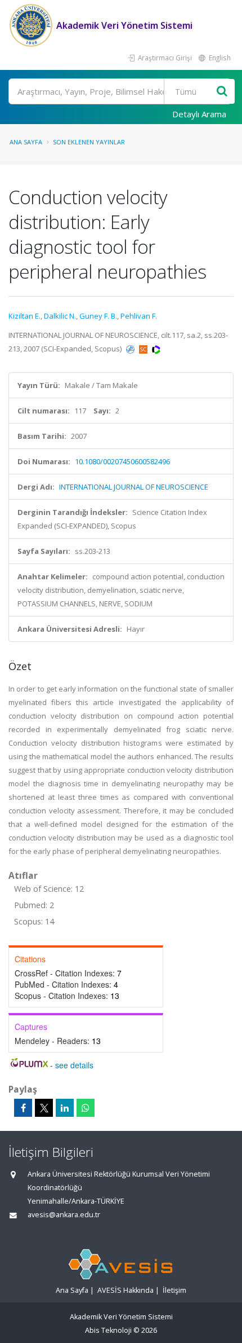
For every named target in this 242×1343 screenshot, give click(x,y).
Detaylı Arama (199, 114)
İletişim (174, 1290)
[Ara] (222, 91)
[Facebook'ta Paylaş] (23, 1108)
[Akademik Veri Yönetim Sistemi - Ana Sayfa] (32, 25)
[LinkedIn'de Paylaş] (65, 1108)
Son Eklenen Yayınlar (89, 142)
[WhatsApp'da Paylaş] (86, 1108)
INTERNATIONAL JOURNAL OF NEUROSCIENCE (133, 487)
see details (74, 1065)
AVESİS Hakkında (125, 1290)
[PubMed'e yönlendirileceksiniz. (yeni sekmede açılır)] (131, 349)
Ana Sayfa (26, 142)
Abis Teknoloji (108, 1330)
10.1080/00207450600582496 (122, 461)
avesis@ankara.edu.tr (64, 1214)
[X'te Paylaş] (44, 1108)
